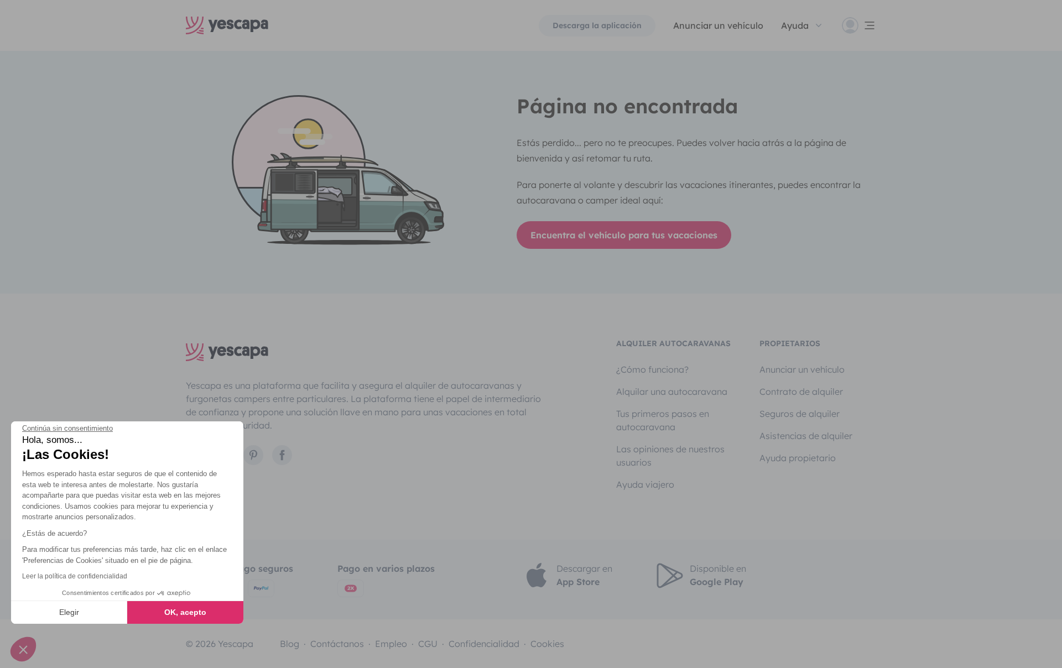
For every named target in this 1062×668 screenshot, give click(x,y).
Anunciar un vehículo (718, 25)
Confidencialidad (484, 643)
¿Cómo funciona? (652, 369)
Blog (289, 643)
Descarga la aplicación (597, 25)
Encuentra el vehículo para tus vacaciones (623, 235)
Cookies (547, 643)
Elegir (69, 612)
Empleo (391, 643)
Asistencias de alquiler (805, 435)
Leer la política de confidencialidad (74, 576)
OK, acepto (185, 612)
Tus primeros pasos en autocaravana (662, 420)
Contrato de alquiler (801, 391)
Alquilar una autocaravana (671, 391)
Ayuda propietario (797, 457)
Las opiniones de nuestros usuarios (670, 455)
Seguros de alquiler (799, 413)
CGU (428, 643)
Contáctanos (337, 643)
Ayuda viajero (645, 484)
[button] (23, 649)
